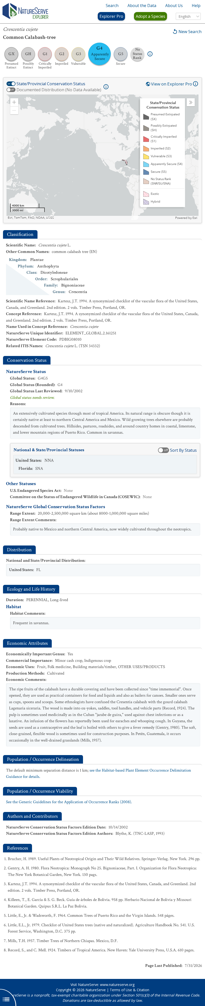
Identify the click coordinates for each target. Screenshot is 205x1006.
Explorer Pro (111, 16)
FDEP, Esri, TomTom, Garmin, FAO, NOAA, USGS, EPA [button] (45, 218)
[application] (102, 157)
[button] (14, 102)
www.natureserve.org (117, 984)
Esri (194, 218)
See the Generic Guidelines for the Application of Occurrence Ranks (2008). (69, 802)
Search (112, 5)
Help (196, 5)
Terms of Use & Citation (129, 989)
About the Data (142, 5)
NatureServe (96, 989)
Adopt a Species (150, 16)
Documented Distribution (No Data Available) (58, 90)
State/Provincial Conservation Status (50, 83)
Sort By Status (183, 450)
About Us (174, 5)
